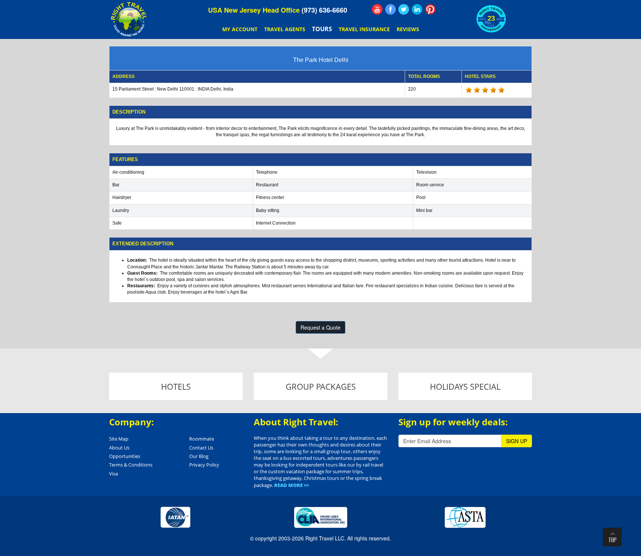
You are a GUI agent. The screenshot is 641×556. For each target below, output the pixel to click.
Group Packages (321, 386)
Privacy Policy (204, 464)
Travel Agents (284, 29)
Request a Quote (320, 327)
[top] (612, 537)
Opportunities (124, 456)
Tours (322, 29)
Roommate (201, 438)
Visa (113, 473)
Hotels (176, 386)
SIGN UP (516, 441)
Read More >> (291, 485)
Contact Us (201, 447)
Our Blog (198, 456)
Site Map (118, 438)
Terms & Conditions (130, 464)
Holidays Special (465, 386)
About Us (119, 447)
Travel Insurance (364, 29)
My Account (239, 29)
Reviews (408, 29)
